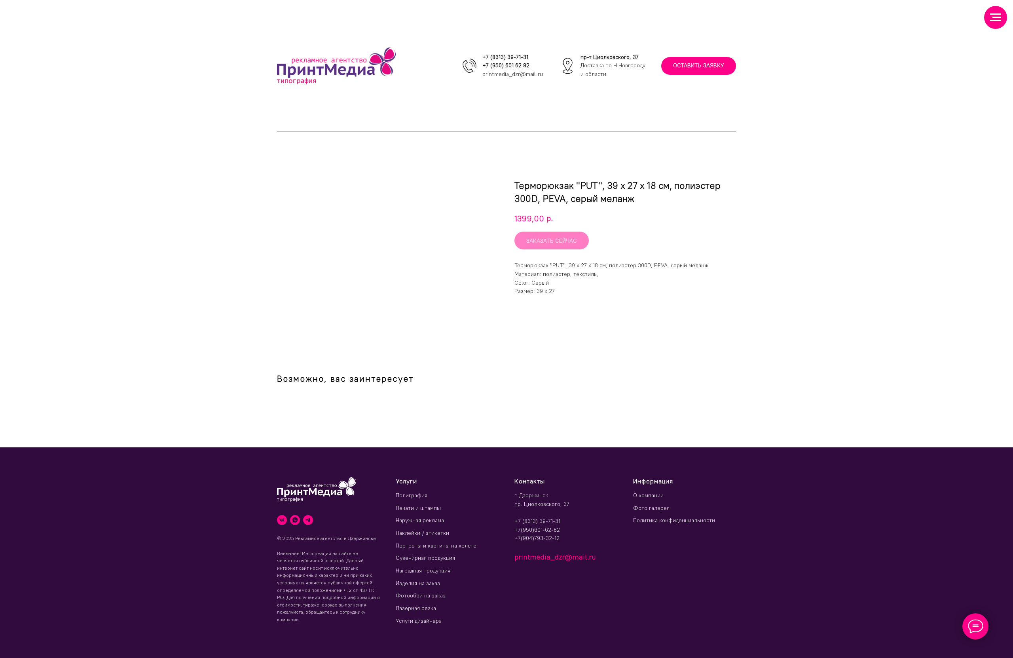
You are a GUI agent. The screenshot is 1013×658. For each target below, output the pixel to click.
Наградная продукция (423, 570)
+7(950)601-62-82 (537, 529)
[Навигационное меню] (995, 17)
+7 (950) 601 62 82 (505, 65)
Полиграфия (411, 495)
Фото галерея (651, 508)
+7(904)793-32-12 (537, 538)
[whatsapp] (295, 520)
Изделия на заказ (418, 583)
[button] (698, 66)
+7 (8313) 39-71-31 (505, 57)
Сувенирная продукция (425, 557)
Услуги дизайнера (419, 620)
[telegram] (308, 520)
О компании (648, 495)
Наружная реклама (420, 520)
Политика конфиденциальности (674, 520)
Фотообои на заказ (421, 595)
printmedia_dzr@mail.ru (512, 74)
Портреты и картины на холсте (436, 545)
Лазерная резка (416, 608)
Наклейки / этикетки (422, 532)
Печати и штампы (418, 508)
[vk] (282, 520)
